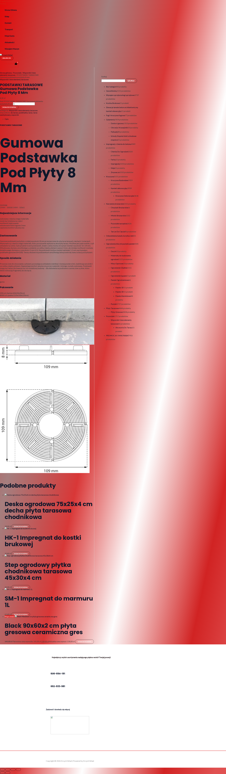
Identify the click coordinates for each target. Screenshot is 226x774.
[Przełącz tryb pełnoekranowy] (7, 769)
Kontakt (8, 23)
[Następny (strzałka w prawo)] (7, 772)
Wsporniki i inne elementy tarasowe (14, 79)
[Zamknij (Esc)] (18, 769)
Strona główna (6, 73)
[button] (3, 3)
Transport (9, 29)
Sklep (7, 16)
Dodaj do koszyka (9, 107)
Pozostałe (17, 73)
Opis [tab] (7, 119)
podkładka (23, 112)
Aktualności (9, 42)
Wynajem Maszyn (12, 49)
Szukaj (104, 76)
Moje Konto (9, 36)
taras (30, 112)
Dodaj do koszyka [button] (21, 526)
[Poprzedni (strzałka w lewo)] (2, 772)
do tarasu (14, 112)
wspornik (15, 115)
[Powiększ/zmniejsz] (2, 769)
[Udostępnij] (13, 769)
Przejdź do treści (7, 1)
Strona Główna (11, 10)
